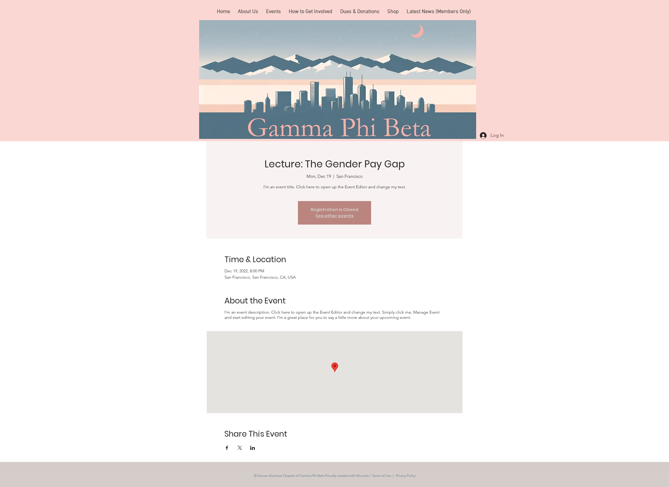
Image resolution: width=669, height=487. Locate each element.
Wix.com (362, 476)
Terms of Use (381, 476)
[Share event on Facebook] (226, 448)
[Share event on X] (239, 448)
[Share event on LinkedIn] (252, 448)
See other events (334, 216)
